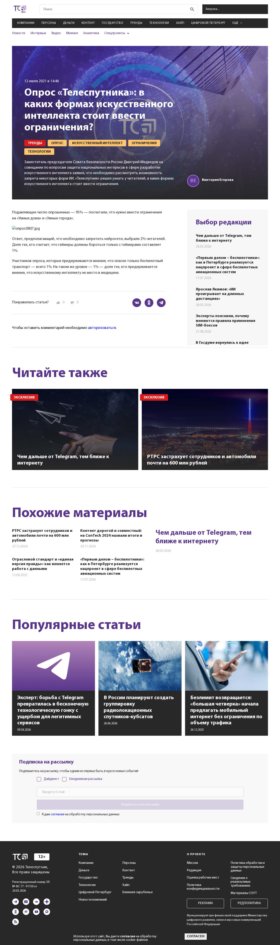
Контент (88, 23)
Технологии (159, 23)
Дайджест (51, 779)
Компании (26, 23)
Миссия (192, 863)
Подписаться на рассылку (140, 804)
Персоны (49, 23)
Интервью (38, 33)
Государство (112, 23)
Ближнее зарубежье (137, 892)
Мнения (72, 33)
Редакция (194, 870)
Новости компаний (93, 899)
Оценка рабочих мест (203, 877)
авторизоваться (102, 328)
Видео (56, 33)
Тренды (136, 23)
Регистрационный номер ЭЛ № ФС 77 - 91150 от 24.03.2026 (31, 886)
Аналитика (91, 33)
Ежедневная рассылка (85, 779)
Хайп (180, 23)
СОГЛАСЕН (196, 936)
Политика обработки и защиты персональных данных (248, 866)
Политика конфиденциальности (203, 887)
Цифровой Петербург (208, 23)
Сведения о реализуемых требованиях (240, 881)
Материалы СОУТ (244, 893)
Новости (18, 33)
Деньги (69, 23)
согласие (57, 814)
